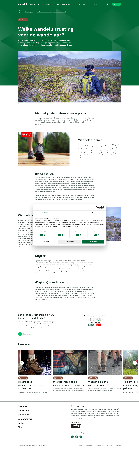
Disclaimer (89, 446)
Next (135, 363)
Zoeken (116, 4)
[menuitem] (22, 4)
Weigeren (46, 241)
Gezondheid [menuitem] (66, 4)
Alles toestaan (93, 241)
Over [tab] (93, 212)
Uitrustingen (29, 12)
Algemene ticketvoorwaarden (104, 446)
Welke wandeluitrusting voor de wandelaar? (51, 12)
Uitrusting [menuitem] (77, 4)
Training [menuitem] (56, 4)
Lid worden (23, 415)
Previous (22, 363)
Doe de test (27, 334)
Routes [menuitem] (40, 4)
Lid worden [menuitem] (93, 4)
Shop (20, 427)
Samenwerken (25, 419)
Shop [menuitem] (85, 4)
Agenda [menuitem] (32, 4)
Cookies (118, 446)
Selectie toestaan (69, 241)
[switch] (60, 235)
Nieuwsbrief (24, 411)
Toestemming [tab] (45, 212)
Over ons (22, 406)
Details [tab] (70, 212)
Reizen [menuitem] (48, 4)
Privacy (81, 446)
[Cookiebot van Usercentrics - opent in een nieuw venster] (97, 207)
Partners (22, 423)
